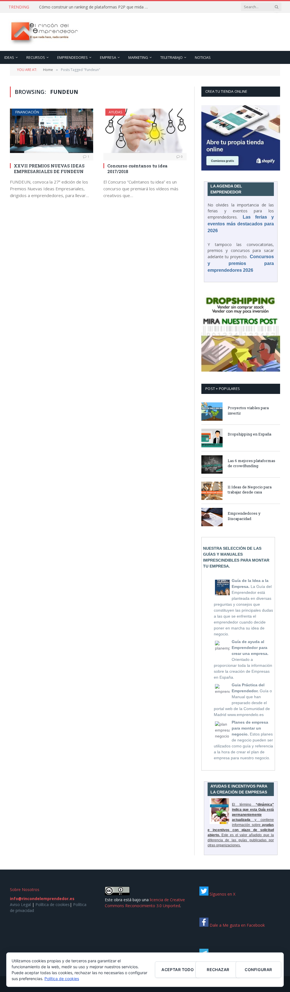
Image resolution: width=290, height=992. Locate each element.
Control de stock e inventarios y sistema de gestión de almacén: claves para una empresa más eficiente (95, 7)
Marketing (138, 57)
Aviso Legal (20, 904)
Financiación (27, 112)
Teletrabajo (171, 57)
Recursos (35, 57)
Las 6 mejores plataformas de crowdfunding (251, 463)
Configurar (258, 969)
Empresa (108, 57)
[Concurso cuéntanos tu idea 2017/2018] (145, 131)
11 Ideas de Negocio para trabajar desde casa (250, 489)
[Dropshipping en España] (212, 438)
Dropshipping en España (249, 434)
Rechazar (218, 969)
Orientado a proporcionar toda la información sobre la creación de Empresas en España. (243, 659)
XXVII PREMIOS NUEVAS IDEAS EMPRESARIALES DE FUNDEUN (49, 168)
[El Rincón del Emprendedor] (44, 32)
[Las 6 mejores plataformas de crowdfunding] (212, 464)
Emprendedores (72, 57)
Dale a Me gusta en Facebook (236, 925)
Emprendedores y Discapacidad (244, 516)
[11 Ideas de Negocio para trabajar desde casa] (212, 491)
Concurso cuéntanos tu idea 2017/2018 (137, 168)
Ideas (9, 57)
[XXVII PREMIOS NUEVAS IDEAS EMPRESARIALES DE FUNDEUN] (51, 131)
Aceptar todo (177, 969)
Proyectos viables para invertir (248, 410)
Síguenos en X (221, 894)
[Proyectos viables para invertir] (212, 411)
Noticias (203, 57)
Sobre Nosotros (24, 889)
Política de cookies (52, 904)
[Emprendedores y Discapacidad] (212, 517)
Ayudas (115, 112)
